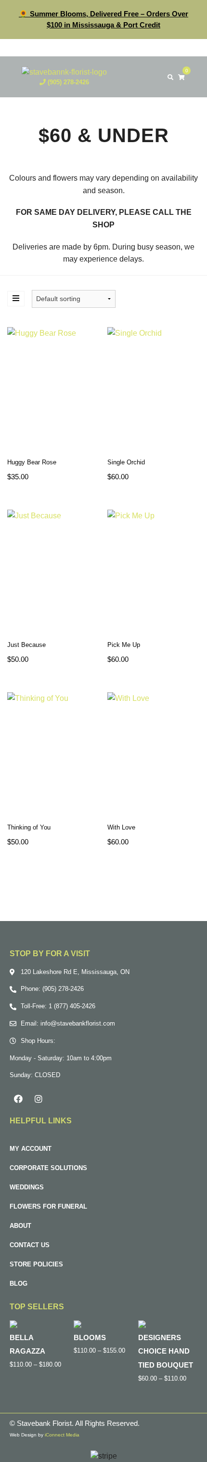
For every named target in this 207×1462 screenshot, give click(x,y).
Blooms (90, 1337)
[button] (151, 77)
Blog (18, 1283)
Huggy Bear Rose (31, 462)
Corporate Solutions (48, 1168)
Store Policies (36, 1264)
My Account (31, 1148)
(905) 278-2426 (67, 82)
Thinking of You (29, 827)
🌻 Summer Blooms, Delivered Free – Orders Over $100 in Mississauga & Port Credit (103, 19)
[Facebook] (18, 1098)
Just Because (26, 644)
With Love (121, 827)
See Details (53, 390)
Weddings (27, 1187)
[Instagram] (38, 1098)
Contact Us (30, 1245)
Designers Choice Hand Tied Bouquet (165, 1351)
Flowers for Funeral (48, 1206)
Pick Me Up (123, 644)
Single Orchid (126, 462)
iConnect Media (62, 1434)
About (20, 1225)
